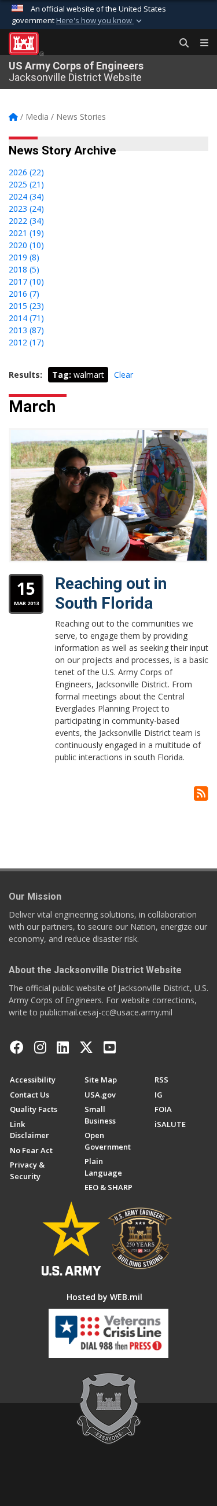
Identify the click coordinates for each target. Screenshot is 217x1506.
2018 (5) (24, 269)
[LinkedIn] (63, 1047)
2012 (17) (26, 342)
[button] (100, 21)
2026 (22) (26, 172)
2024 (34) (26, 196)
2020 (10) (26, 245)
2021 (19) (26, 232)
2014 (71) (26, 317)
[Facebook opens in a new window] (17, 1047)
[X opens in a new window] (86, 1047)
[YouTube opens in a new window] (110, 1047)
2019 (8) (24, 257)
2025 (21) (26, 184)
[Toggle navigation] (199, 43)
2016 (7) (24, 293)
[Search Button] (180, 43)
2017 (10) (26, 281)
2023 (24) (26, 208)
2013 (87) (26, 330)
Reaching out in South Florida (111, 593)
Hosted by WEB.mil (104, 1296)
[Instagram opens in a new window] (40, 1047)
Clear (123, 374)
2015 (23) (26, 305)
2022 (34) (26, 220)
